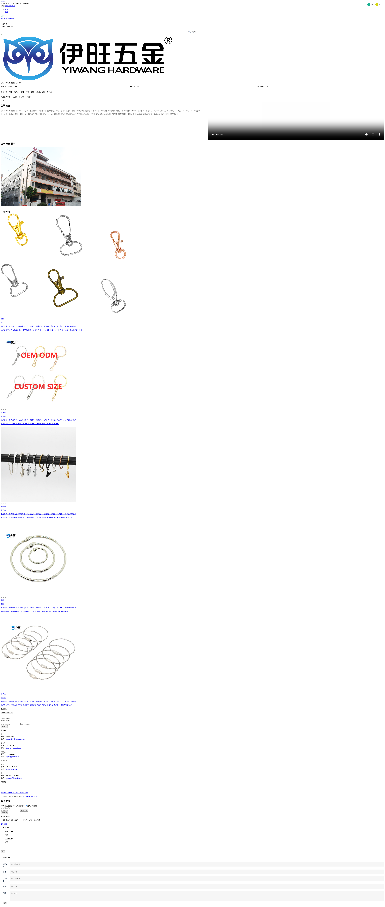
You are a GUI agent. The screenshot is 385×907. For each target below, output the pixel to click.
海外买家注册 (8, 806)
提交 (3, 851)
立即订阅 (4, 726)
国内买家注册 (32, 806)
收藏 (372, 4)
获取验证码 (24, 810)
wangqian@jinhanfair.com (14, 778)
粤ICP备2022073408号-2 (31, 796)
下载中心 (17, 793)
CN (2, 16)
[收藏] (3, 409)
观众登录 (11, 19)
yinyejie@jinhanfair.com (13, 748)
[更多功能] (5, 409)
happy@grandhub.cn (12, 757)
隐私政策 (24, 793)
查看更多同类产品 (7, 713)
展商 (6, 12)
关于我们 (4, 793)
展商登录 (4, 19)
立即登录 (4, 812)
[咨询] (1, 409)
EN (6, 16)
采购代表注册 (20, 806)
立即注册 (4, 824)
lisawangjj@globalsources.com (15, 739)
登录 (3, 6)
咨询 (379, 4)
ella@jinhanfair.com (12, 769)
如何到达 (11, 793)
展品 (6, 10)
